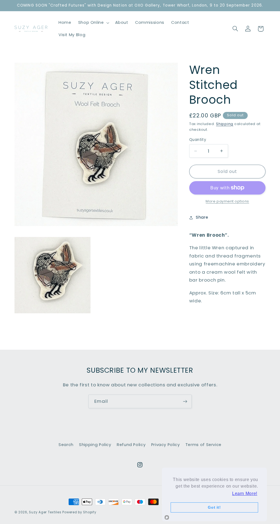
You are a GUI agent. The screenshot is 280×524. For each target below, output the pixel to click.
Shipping (224, 123)
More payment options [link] (227, 201)
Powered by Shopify (79, 512)
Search (66, 444)
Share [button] (202, 217)
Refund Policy (131, 444)
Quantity (197, 139)
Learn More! (244, 493)
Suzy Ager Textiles (45, 512)
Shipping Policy (95, 444)
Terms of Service (203, 444)
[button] (93, 23)
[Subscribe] (185, 401)
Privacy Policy (165, 444)
